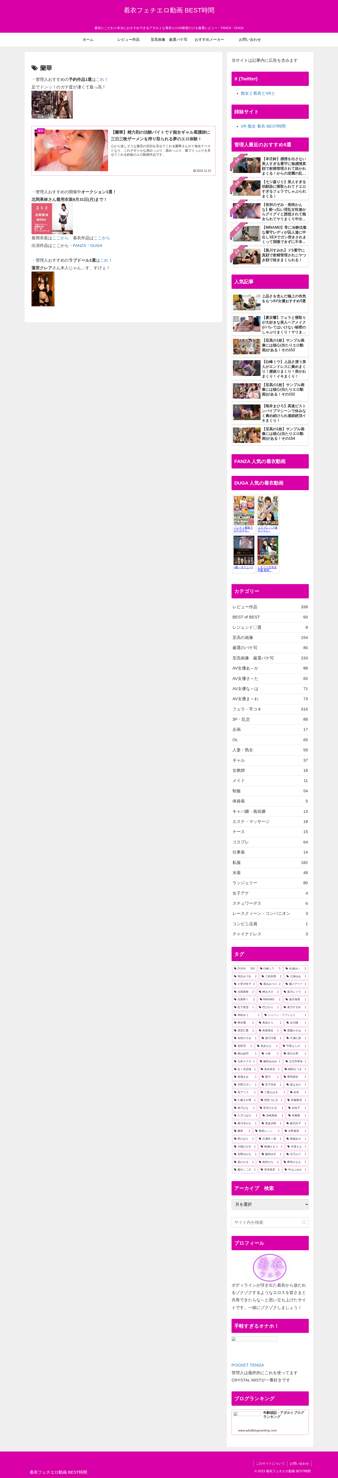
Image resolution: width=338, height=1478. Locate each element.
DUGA (96, 245)
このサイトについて (270, 1463)
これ (100, 79)
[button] (304, 1222)
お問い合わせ (299, 1463)
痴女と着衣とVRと (258, 93)
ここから (60, 238)
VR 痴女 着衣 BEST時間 (263, 126)
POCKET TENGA (248, 1365)
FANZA (79, 245)
